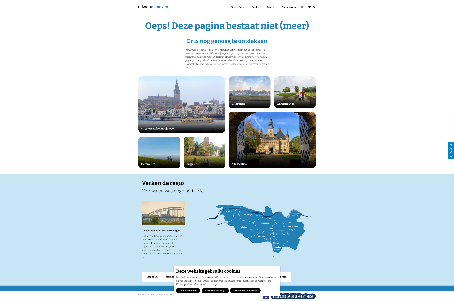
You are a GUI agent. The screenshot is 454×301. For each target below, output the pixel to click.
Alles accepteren (188, 290)
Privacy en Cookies (170, 294)
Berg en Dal (152, 277)
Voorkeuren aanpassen (245, 290)
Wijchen (282, 277)
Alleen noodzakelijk (215, 290)
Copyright (159, 294)
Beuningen (171, 277)
